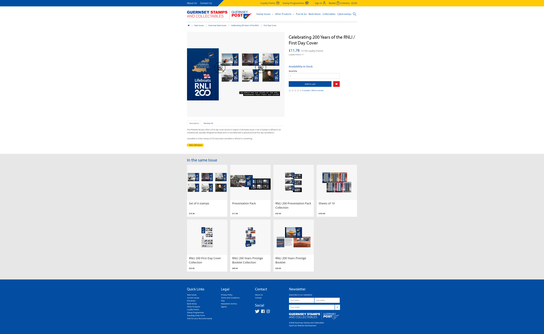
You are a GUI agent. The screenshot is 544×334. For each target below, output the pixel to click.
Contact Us (206, 3)
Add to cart (310, 84)
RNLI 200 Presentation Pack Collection (293, 205)
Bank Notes (315, 14)
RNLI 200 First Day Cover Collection (205, 260)
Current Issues (193, 297)
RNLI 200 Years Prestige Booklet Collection (247, 260)
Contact (258, 297)
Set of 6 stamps (199, 203)
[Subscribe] (337, 307)
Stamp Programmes (195, 312)
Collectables (329, 14)
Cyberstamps (344, 14)
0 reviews (306, 90)
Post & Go (301, 14)
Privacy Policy (226, 294)
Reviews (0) (208, 123)
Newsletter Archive (229, 303)
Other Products (193, 306)
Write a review (317, 90)
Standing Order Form (196, 315)
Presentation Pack (244, 203)
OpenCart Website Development (302, 325)
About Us (192, 3)
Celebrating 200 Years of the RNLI (245, 25)
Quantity (293, 71)
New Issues (199, 25)
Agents (224, 306)
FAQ (223, 300)
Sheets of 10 (327, 203)
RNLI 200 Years (195, 145)
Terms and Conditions (230, 297)
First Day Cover (270, 25)
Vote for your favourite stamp (199, 318)
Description (194, 123)
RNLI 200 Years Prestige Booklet (290, 260)
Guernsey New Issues (217, 25)
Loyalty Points (193, 309)
